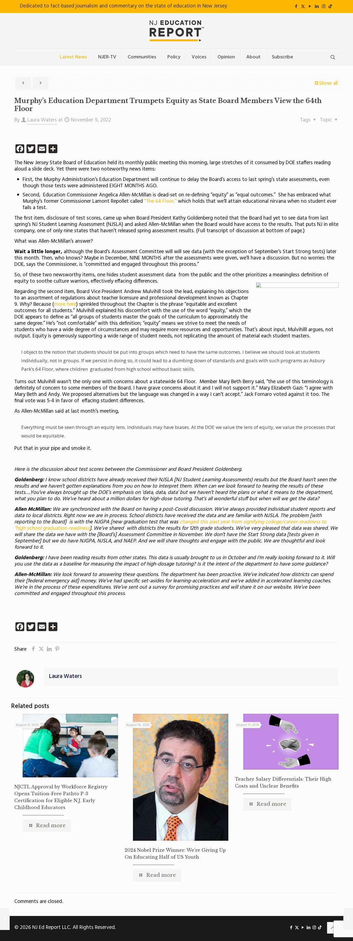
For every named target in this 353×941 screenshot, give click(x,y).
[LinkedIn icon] (317, 6)
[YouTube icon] (310, 6)
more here (65, 304)
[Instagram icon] (324, 6)
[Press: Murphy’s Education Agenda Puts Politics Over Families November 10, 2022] (348, 919)
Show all (328, 83)
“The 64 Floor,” (159, 201)
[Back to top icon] (333, 928)
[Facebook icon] (296, 6)
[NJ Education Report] (176, 31)
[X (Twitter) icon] (303, 6)
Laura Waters (42, 120)
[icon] (330, 6)
